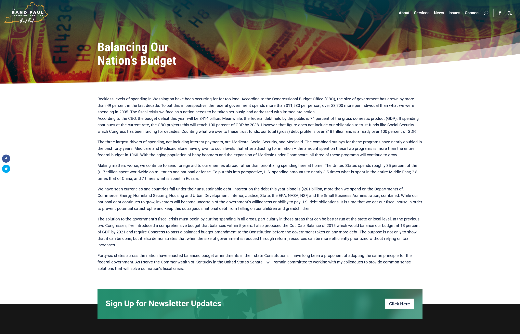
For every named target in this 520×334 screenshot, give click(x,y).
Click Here (399, 303)
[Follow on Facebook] (500, 13)
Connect (472, 12)
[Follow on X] (510, 13)
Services (421, 12)
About (404, 12)
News (439, 12)
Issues (454, 12)
